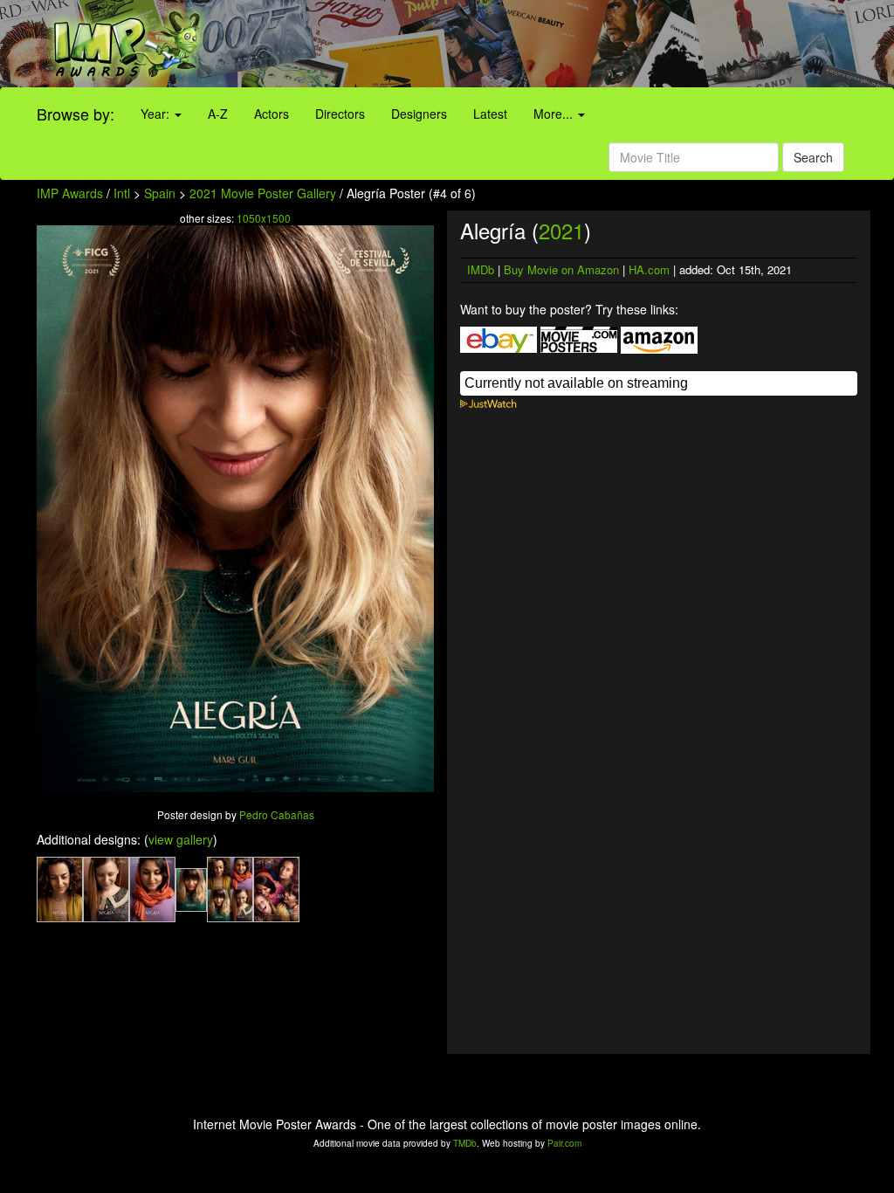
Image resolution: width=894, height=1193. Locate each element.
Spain (159, 193)
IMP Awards (70, 193)
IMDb (480, 269)
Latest (490, 113)
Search (813, 157)
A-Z (218, 113)
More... (554, 113)
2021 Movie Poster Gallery (262, 193)
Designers (419, 113)
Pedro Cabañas (276, 814)
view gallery (180, 839)
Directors (340, 113)
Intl (121, 193)
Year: (157, 113)
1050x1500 (264, 217)
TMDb (465, 1143)
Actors (271, 113)
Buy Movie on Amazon (561, 269)
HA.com (649, 269)
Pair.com (564, 1143)
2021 (561, 230)
